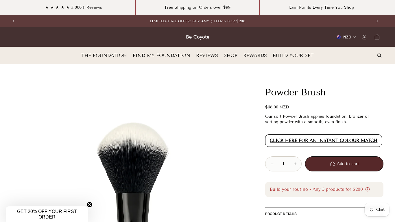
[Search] (379, 55)
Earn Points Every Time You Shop (321, 7)
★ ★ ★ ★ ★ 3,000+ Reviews (73, 7)
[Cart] (377, 37)
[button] (47, 214)
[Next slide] (377, 21)
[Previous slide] (13, 21)
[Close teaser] (90, 205)
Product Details (281, 214)
